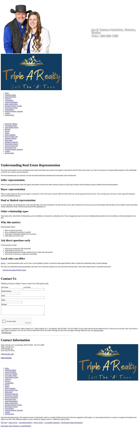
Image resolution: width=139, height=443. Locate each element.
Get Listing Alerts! (11, 125)
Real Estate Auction (11, 108)
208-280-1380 (9, 354)
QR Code (4, 422)
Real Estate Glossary (11, 144)
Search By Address (11, 124)
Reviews (7, 129)
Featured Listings (10, 95)
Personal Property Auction (13, 106)
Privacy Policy (98, 330)
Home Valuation (10, 135)
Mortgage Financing (11, 142)
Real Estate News (10, 147)
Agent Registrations (11, 102)
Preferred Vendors (10, 138)
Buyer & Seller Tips (11, 136)
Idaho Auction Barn (11, 104)
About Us (8, 98)
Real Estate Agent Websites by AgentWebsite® (16, 426)
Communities (9, 100)
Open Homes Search (11, 127)
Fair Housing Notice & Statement (72, 422)
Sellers (7, 133)
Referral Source (6, 291)
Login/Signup (9, 109)
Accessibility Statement (52, 422)
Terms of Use (13, 422)
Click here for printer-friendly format (14, 270)
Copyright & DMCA (25, 422)
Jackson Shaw (9, 115)
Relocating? (9, 140)
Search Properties (10, 97)
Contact (7, 113)
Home (7, 93)
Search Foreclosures (11, 146)
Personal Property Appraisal (14, 111)
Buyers (7, 131)
